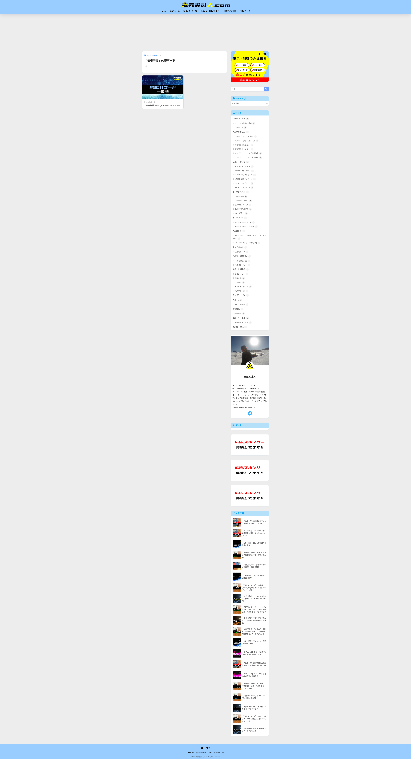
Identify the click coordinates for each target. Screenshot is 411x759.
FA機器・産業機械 (241, 256)
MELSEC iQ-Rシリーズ (245, 175)
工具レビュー (241, 274)
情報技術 (237, 309)
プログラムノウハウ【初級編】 (248, 153)
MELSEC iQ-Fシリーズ (245, 179)
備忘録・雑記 (239, 327)
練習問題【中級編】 (243, 149)
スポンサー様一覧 (190, 11)
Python (237, 300)
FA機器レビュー (242, 265)
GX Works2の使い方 (244, 183)
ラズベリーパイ (240, 295)
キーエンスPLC (240, 192)
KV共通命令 (241, 196)
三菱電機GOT (241, 252)
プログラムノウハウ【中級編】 (248, 157)
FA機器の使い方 (242, 261)
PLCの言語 (238, 231)
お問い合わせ (245, 11)
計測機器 (239, 282)
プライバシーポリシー (216, 753)
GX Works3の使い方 (244, 187)
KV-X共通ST (241, 213)
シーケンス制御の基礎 (244, 123)
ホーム (163, 11)
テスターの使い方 (243, 287)
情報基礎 (239, 313)
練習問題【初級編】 (244, 145)
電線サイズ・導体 (243, 322)
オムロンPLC (239, 218)
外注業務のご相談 (229, 11)
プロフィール (175, 11)
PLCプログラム (240, 132)
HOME (206, 748)
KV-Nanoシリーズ (243, 201)
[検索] (266, 89)
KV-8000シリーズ (242, 205)
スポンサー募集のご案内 (209, 11)
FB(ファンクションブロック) (247, 243)
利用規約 (191, 753)
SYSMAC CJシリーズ (244, 222)
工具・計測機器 (240, 269)
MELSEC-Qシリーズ (244, 171)
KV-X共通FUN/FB (243, 209)
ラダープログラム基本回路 (246, 141)
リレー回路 (240, 127)
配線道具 (239, 278)
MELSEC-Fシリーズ (244, 166)
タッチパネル (239, 247)
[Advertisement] (205, 33)
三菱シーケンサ (241, 162)
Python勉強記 (241, 304)
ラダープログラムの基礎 (245, 136)
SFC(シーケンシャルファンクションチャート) (249, 237)
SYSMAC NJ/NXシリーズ (246, 226)
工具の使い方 (241, 291)
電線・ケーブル (240, 318)
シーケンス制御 (240, 119)
